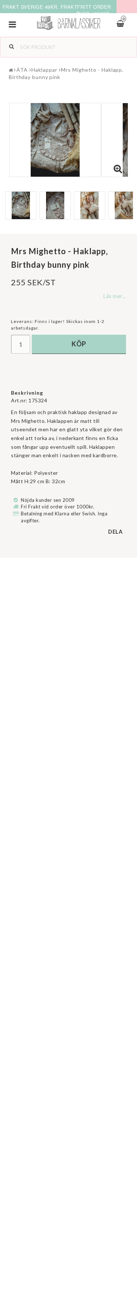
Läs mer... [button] (114, 296)
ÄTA (22, 70)
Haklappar (44, 70)
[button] (118, 169)
